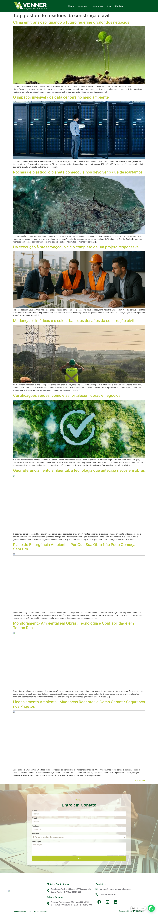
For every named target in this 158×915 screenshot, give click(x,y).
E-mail (34, 818)
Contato (119, 6)
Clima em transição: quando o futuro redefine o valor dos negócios (71, 22)
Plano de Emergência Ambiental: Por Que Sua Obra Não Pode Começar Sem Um (75, 546)
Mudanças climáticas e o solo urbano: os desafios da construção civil (73, 320)
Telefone (35, 826)
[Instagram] (107, 902)
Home (71, 6)
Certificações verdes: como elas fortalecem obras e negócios (66, 395)
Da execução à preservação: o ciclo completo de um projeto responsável (76, 247)
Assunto (35, 834)
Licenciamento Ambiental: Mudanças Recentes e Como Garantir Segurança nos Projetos (79, 704)
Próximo (140, 780)
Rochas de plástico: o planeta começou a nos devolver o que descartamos (78, 172)
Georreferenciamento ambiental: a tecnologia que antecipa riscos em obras (79, 470)
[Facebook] (99, 902)
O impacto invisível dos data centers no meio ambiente (61, 97)
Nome (34, 810)
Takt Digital (139, 911)
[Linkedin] (116, 902)
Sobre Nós (98, 6)
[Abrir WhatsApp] (152, 909)
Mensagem (36, 842)
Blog (109, 6)
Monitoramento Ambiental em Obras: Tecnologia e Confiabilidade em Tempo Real (73, 625)
